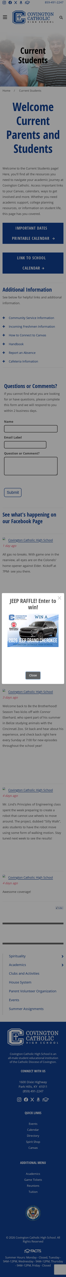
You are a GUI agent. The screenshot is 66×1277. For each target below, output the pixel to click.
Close (33, 675)
